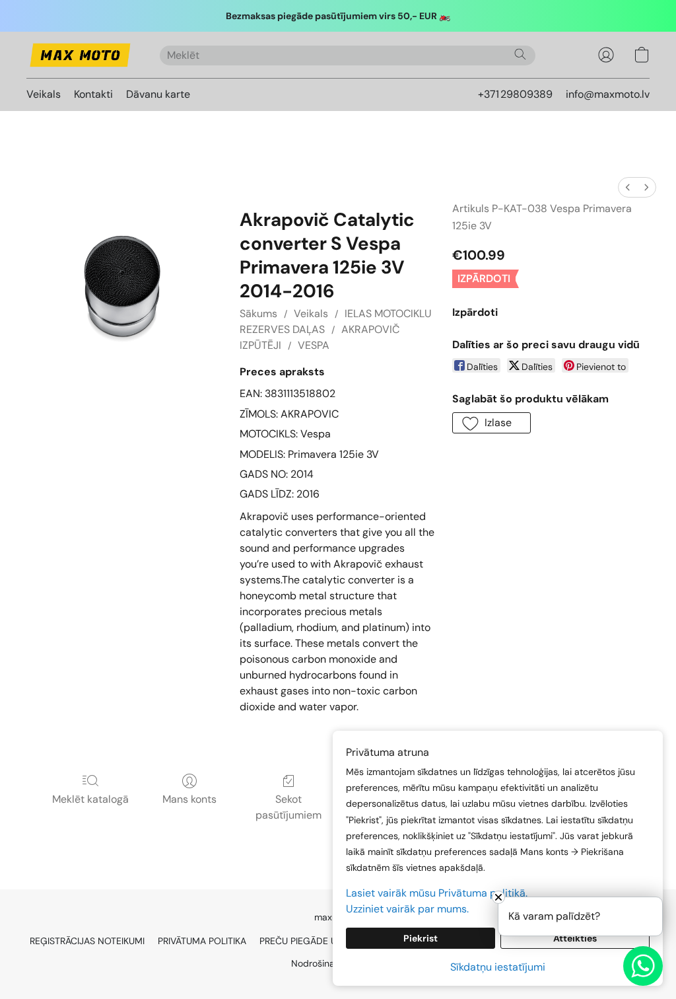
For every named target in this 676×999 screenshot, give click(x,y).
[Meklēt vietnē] (520, 54)
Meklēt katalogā (90, 799)
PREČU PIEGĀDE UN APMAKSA (323, 941)
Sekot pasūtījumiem (288, 807)
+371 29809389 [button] (515, 94)
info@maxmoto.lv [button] (608, 94)
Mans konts (189, 799)
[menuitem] (628, 187)
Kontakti (93, 94)
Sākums (258, 313)
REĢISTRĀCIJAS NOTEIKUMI (87, 941)
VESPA (313, 345)
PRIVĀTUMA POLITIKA (202, 941)
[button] (79, 54)
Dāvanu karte (158, 94)
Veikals (43, 94)
